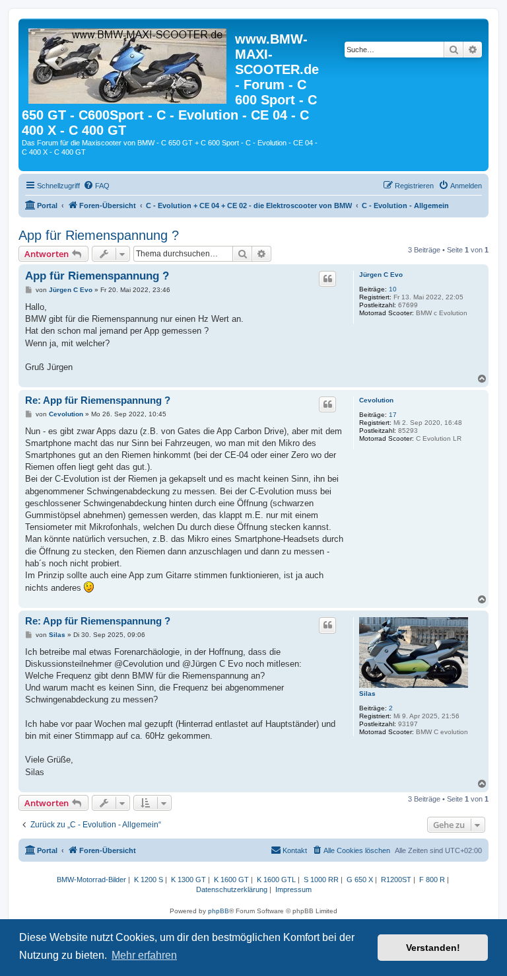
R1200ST (396, 879)
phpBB (218, 911)
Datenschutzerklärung (231, 889)
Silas (367, 693)
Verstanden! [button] (433, 947)
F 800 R (432, 879)
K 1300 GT (188, 879)
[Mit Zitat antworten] (327, 279)
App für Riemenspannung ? (98, 235)
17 (393, 414)
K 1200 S (148, 879)
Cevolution (376, 400)
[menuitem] (96, 186)
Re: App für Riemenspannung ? (97, 400)
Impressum (293, 889)
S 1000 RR (321, 879)
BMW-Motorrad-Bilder (91, 879)
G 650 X (360, 879)
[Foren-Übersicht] (128, 63)
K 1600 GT (231, 879)
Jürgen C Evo (381, 274)
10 (393, 289)
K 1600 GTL (276, 879)
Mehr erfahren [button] (144, 955)
